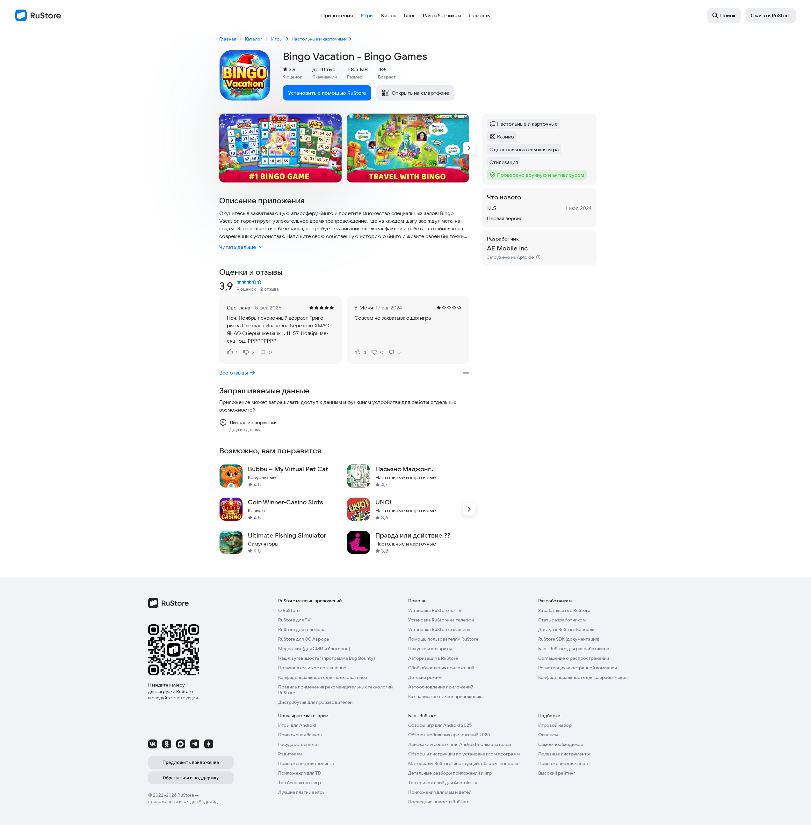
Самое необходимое (560, 744)
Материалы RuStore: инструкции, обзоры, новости (463, 763)
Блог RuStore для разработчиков (573, 648)
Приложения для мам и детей (439, 792)
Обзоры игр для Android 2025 (440, 725)
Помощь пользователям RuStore (443, 639)
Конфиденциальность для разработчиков (583, 677)
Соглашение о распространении (573, 658)
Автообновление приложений (440, 687)
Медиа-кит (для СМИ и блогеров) (314, 648)
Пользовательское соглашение (312, 668)
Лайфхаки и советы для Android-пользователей (459, 744)
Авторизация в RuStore (433, 658)
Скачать (771, 15)
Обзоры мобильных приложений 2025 (449, 735)
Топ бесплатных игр (299, 782)
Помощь (479, 15)
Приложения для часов (563, 763)
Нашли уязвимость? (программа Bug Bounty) (326, 658)
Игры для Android (297, 725)
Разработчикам (442, 15)
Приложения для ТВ (299, 773)
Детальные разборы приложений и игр (450, 773)
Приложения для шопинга (306, 763)
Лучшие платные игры (302, 792)
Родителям (290, 754)
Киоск (388, 15)
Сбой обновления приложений (441, 668)
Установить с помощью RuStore (327, 93)
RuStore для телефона (302, 629)
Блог (409, 15)
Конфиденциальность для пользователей (322, 677)
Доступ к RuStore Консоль (566, 629)
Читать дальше (237, 247)
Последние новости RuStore (438, 802)
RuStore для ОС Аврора (303, 639)
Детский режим (425, 677)
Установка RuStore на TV (435, 610)
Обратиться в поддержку (191, 777)
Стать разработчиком (562, 620)
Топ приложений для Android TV (443, 782)
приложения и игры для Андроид (183, 801)
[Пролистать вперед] (469, 148)
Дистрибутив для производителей (315, 702)
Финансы (548, 735)
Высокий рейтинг (556, 773)
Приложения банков (300, 735)
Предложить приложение (191, 762)
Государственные (297, 744)
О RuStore (289, 610)
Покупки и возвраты (430, 648)
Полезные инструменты (564, 754)
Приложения (337, 15)
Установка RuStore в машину (439, 629)
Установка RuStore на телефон (441, 620)
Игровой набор (555, 725)
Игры (367, 15)
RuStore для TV (294, 620)
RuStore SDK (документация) (568, 639)
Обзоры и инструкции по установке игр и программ (464, 754)
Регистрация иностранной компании (577, 668)
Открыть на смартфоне (420, 93)
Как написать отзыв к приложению (445, 696)
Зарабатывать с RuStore (564, 610)
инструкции (185, 698)
